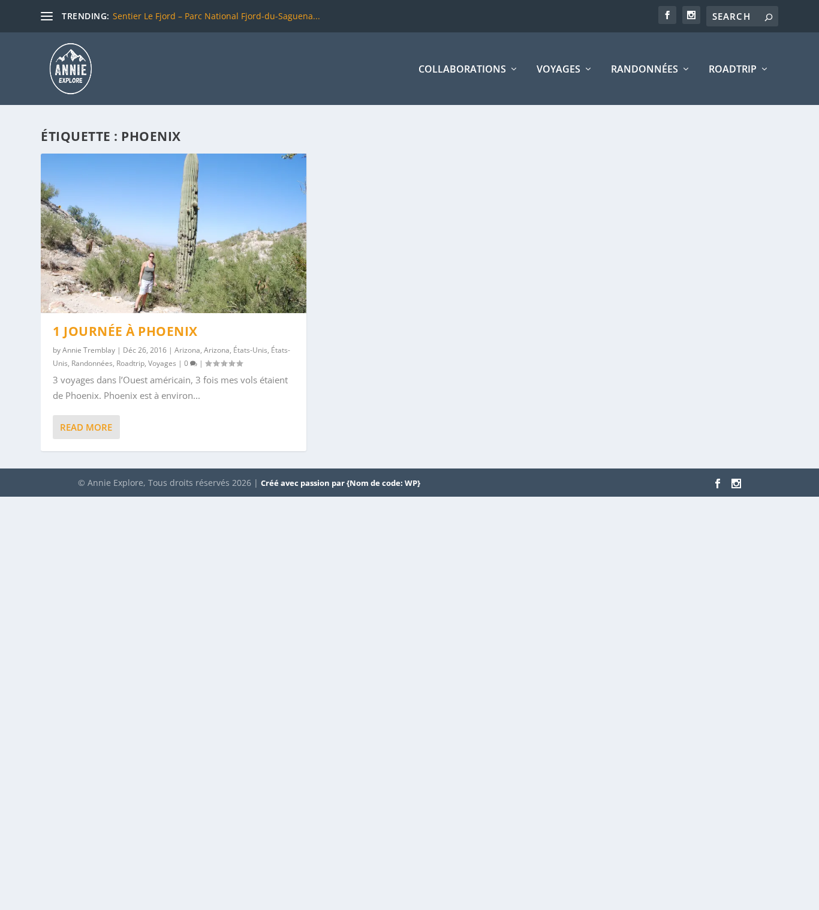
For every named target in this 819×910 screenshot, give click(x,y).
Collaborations (462, 70)
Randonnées (644, 70)
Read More (86, 427)
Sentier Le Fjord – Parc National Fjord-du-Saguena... (216, 16)
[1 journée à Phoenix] (173, 233)
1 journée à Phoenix (125, 331)
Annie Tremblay (88, 350)
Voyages (558, 70)
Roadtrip (733, 70)
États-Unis (250, 350)
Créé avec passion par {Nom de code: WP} (340, 482)
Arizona (187, 350)
